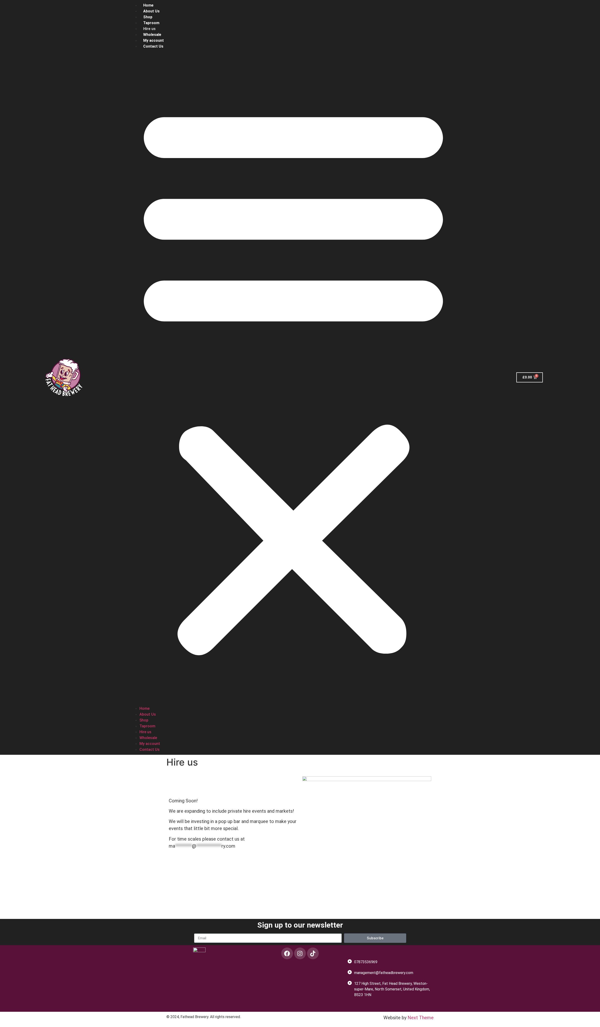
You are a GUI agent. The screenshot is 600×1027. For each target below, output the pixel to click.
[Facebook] (287, 953)
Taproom (151, 23)
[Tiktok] (313, 953)
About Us (151, 11)
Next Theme (421, 1017)
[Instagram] (300, 953)
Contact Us (153, 46)
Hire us (149, 28)
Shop (147, 17)
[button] (293, 377)
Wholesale (152, 34)
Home (148, 5)
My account (153, 40)
